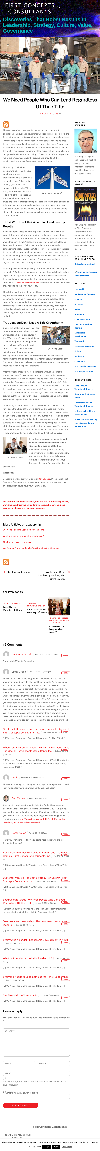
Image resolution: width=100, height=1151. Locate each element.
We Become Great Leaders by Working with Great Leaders (31, 548)
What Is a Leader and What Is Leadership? (23, 536)
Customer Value (82, 319)
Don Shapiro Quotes (83, 371)
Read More (67, 1147)
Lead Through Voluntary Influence (13, 608)
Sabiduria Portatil (22, 654)
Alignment (79, 314)
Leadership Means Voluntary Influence (36, 611)
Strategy (78, 304)
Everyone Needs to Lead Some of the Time (23, 530)
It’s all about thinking (18, 572)
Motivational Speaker (35, 606)
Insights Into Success (13, 604)
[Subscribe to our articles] (6, 124)
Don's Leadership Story (85, 366)
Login (15, 777)
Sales (77, 309)
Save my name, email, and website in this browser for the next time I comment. (34, 1083)
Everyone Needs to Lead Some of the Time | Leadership (35, 976)
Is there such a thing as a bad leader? (56, 629)
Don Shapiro (45, 114)
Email (42, 1064)
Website (9, 1073)
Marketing (79, 356)
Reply (65, 655)
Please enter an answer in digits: (21, 1093)
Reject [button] (56, 1147)
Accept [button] (46, 1147)
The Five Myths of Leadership (17, 542)
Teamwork (79, 341)
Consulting (79, 361)
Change (78, 299)
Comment (10, 1031)
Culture (78, 351)
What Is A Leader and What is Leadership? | (28, 958)
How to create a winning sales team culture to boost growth (85, 422)
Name (8, 1064)
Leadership (31, 604)
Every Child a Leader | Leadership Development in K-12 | (35, 939)
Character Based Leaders (26, 282)
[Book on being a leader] (85, 204)
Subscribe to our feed (84, 264)
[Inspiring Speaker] (85, 141)
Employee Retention (84, 346)
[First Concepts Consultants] (29, 14)
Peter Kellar (19, 832)
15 (57, 114)
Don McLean (19, 798)
